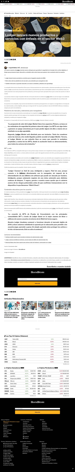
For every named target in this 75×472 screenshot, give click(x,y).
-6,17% (24, 4)
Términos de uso (46, 461)
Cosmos (12, 393)
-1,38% (54, 4)
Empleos (25, 433)
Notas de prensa (46, 428)
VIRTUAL (40, 386)
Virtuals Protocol (46, 386)
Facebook (26, 436)
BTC (6, 341)
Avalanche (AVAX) (8, 463)
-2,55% (44, 4)
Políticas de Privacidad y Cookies (49, 463)
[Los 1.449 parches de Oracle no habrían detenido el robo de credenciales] (46, 305)
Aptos (43, 381)
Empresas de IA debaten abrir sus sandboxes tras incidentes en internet (62, 314)
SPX (6, 373)
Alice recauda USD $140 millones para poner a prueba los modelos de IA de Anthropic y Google (11, 315)
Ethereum (22, 13)
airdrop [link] (44, 115)
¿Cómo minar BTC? (46, 458)
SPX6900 (12, 373)
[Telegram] (13, 59)
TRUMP (40, 376)
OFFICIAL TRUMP (46, 376)
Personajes (25, 448)
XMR (49, 4)
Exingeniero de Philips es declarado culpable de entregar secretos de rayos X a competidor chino (28, 316)
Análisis (30, 13)
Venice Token (13, 383)
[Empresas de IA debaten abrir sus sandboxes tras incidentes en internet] (63, 305)
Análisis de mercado (27, 443)
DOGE (8, 4)
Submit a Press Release (28, 428)
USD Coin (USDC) (8, 455)
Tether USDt (16, 339)
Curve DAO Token (46, 383)
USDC (6, 344)
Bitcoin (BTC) (7, 450)
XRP (6, 351)
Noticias (39, 310)
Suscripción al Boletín (28, 451)
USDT (6, 339)
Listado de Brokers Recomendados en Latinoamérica (54, 448)
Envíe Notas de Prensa (28, 426)
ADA (59, 4)
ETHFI (39, 371)
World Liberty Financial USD (19, 359)
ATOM (6, 393)
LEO (29, 4)
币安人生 (7, 381)
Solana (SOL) (7, 458)
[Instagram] (9, 59)
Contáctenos (26, 421)
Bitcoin (17, 13)
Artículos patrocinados (47, 430)
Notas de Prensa (37, 13)
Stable (11, 388)
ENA (39, 393)
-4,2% (15, 4)
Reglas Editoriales (27, 430)
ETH (6, 346)
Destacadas (25, 446)
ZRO (6, 376)
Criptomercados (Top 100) (10, 443)
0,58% (34, 4)
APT (39, 381)
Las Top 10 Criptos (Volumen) (17, 336)
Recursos (50, 13)
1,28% (2, 4)
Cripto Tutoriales (7, 433)
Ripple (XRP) (7, 453)
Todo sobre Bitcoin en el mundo (30, 450)
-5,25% (66, 4)
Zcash (14, 356)
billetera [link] (22, 173)
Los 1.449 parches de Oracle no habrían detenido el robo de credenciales (44, 315)
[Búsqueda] (4, 1)
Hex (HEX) (6, 461)
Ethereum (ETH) (8, 451)
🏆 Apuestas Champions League (11, 422)
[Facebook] (8, 59)
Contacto (56, 13)
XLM (71, 4)
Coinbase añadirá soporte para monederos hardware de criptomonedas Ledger (24, 237)
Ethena (44, 393)
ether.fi (44, 371)
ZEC (19, 4)
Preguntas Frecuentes (47, 451)
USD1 (6, 359)
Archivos (62, 13)
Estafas (5, 428)
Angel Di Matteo (13, 67)
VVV (6, 383)
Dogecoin (15, 361)
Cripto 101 (44, 455)
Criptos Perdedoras (46, 368)
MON (39, 373)
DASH (39, 378)
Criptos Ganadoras (13, 368)
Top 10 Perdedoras (8, 446)
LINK (39, 4)
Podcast (6, 436)
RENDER (7, 391)
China (22, 310)
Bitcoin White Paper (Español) (49, 460)
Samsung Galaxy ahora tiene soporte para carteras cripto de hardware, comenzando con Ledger (28, 242)
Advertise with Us (27, 425)
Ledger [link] (18, 70)
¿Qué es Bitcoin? (46, 456)
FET (39, 391)
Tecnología (44, 426)
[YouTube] (11, 59)
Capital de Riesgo (7, 310)
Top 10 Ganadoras (8, 445)
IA (26, 13)
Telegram (26, 438)
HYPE (6, 386)
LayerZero (12, 376)
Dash (43, 378)
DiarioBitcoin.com (33, 395)
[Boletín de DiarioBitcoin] (15, 59)
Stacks (12, 371)
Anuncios (25, 423)
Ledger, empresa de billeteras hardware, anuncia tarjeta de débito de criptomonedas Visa (26, 239)
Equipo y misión (26, 431)
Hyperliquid (13, 386)
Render (12, 391)
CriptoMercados (9, 13)
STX (6, 371)
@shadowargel (24, 67)
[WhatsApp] (6, 59)
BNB (6, 354)
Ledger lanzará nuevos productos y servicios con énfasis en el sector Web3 (35, 37)
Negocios (44, 425)
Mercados (44, 423)
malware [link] (49, 164)
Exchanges (6, 431)
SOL (6, 349)
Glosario (5, 435)
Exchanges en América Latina (49, 450)
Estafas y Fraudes (46, 453)
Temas (45, 13)
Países (43, 421)
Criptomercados (8, 425)
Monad (44, 373)
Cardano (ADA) (8, 460)
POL (6, 378)
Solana (14, 349)
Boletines (25, 453)
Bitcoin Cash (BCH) (9, 456)
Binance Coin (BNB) (9, 465)
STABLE (7, 388)
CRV (39, 383)
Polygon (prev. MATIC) (15, 378)
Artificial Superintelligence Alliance (50, 391)
